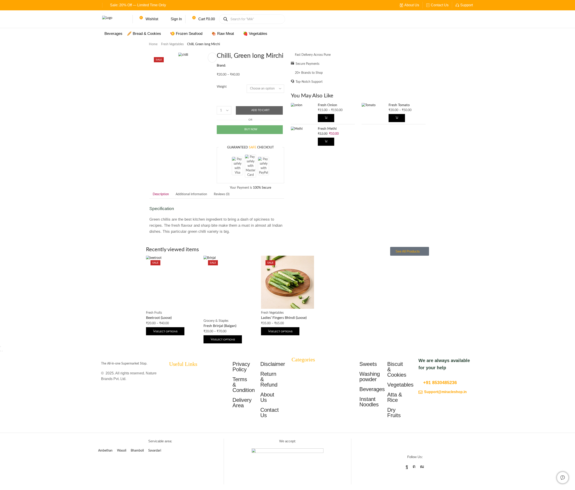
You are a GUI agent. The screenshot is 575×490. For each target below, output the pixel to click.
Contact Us (440, 5)
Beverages (372, 389)
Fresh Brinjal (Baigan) (219, 326)
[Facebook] (407, 466)
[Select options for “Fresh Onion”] (326, 118)
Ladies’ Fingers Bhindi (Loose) (284, 318)
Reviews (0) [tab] (222, 194)
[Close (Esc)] (0, 346)
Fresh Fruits (154, 312)
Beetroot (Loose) (159, 318)
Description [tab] (161, 194)
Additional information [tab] (191, 194)
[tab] (160, 194)
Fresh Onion (327, 105)
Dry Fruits (394, 412)
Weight (222, 86)
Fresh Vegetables (172, 44)
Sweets (368, 364)
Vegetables (400, 385)
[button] (147, 19)
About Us (411, 5)
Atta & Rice (394, 397)
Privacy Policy (241, 366)
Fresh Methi (327, 128)
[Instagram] (414, 466)
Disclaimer (272, 364)
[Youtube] (422, 466)
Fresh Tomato (399, 105)
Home (153, 44)
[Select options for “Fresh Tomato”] (397, 118)
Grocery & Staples (215, 320)
